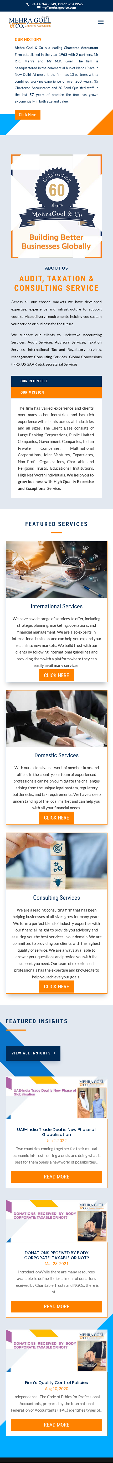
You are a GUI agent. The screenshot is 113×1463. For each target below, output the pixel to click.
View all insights (31, 1053)
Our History (28, 39)
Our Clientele (34, 381)
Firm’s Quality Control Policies (56, 1383)
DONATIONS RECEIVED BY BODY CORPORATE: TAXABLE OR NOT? (56, 1255)
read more (56, 1176)
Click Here (27, 114)
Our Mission (32, 392)
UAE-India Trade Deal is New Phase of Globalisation (56, 1132)
